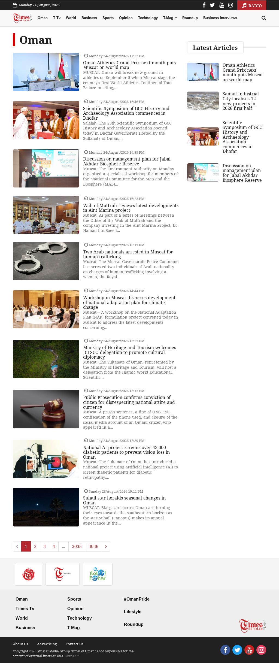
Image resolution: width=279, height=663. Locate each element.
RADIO (254, 5)
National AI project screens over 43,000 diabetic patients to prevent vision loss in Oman (126, 452)
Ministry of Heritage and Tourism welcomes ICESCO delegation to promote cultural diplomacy (129, 352)
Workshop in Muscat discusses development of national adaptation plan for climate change (129, 302)
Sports (108, 18)
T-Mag (168, 18)
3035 (77, 546)
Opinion (126, 18)
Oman (43, 18)
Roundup (190, 18)
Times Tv (25, 608)
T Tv (56, 18)
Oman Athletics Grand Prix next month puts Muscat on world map (129, 65)
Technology (148, 18)
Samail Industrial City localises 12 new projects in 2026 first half (241, 101)
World (71, 18)
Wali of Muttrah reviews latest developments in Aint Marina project (130, 207)
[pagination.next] (106, 546)
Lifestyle (132, 611)
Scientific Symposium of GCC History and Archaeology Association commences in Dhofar (126, 113)
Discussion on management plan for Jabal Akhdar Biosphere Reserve (127, 161)
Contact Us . (75, 643)
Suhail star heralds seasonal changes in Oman (124, 500)
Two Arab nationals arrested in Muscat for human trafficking (128, 254)
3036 (93, 546)
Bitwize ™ (72, 656)
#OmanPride (137, 599)
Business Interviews (220, 18)
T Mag (73, 627)
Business (89, 18)
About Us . (21, 643)
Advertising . (47, 643)
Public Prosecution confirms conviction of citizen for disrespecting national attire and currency (129, 402)
